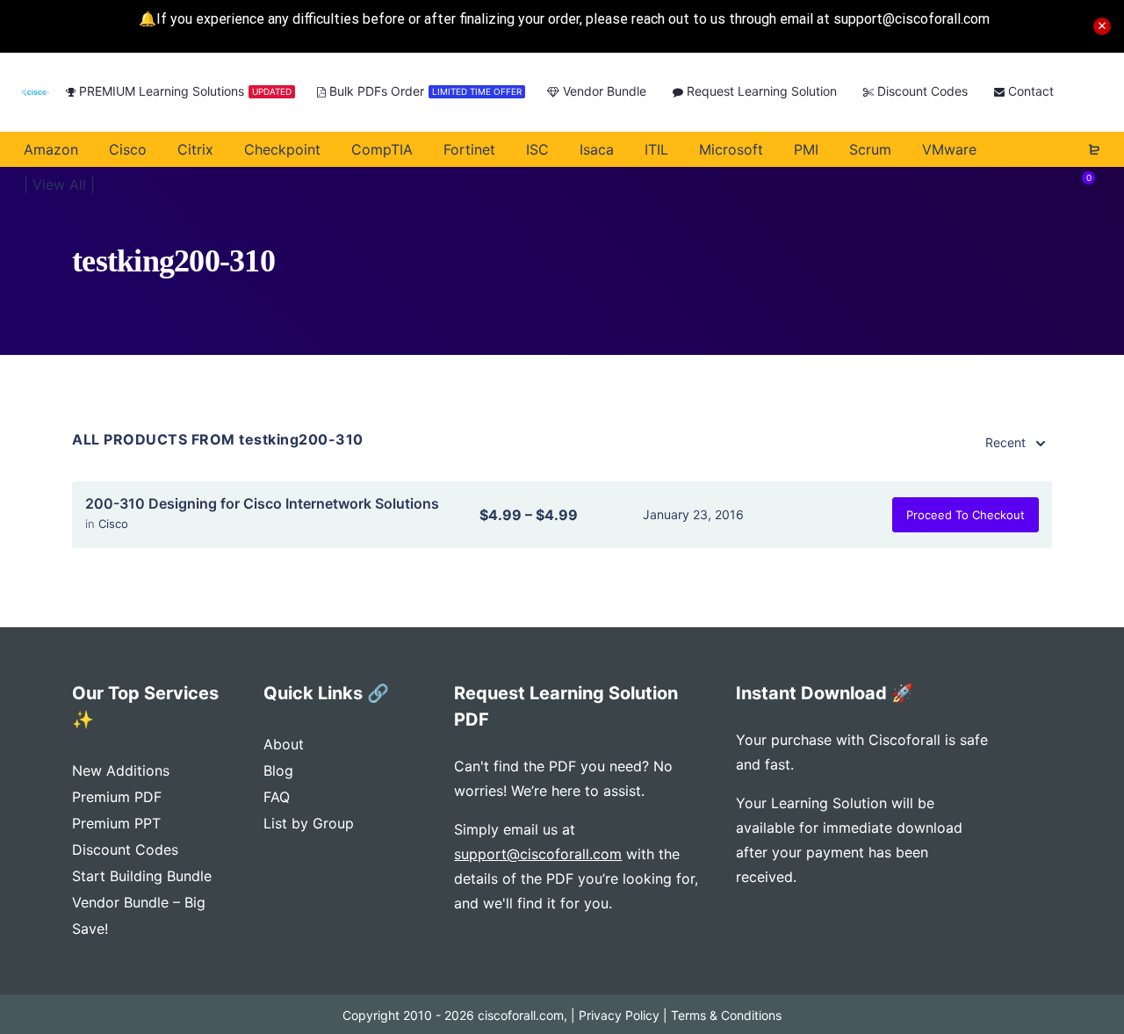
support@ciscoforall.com (538, 854)
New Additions (120, 770)
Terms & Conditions (726, 1015)
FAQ (276, 797)
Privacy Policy (619, 1015)
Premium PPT (116, 823)
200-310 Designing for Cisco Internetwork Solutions (262, 503)
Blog (278, 770)
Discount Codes (125, 849)
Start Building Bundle (142, 876)
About (283, 744)
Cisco (113, 524)
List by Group (308, 823)
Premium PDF (117, 797)
